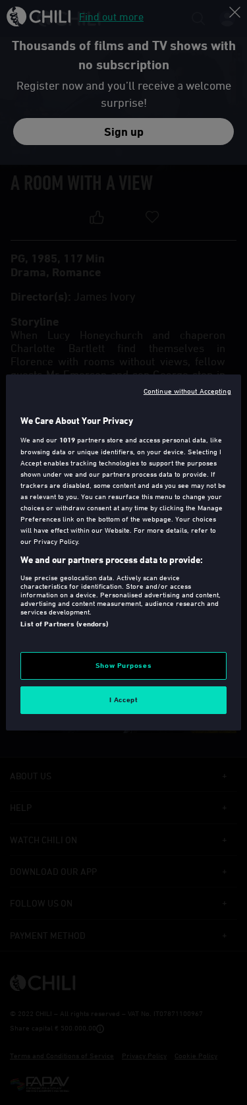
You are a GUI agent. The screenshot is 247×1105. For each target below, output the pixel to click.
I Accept (123, 699)
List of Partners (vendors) (64, 623)
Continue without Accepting (187, 390)
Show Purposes (123, 665)
